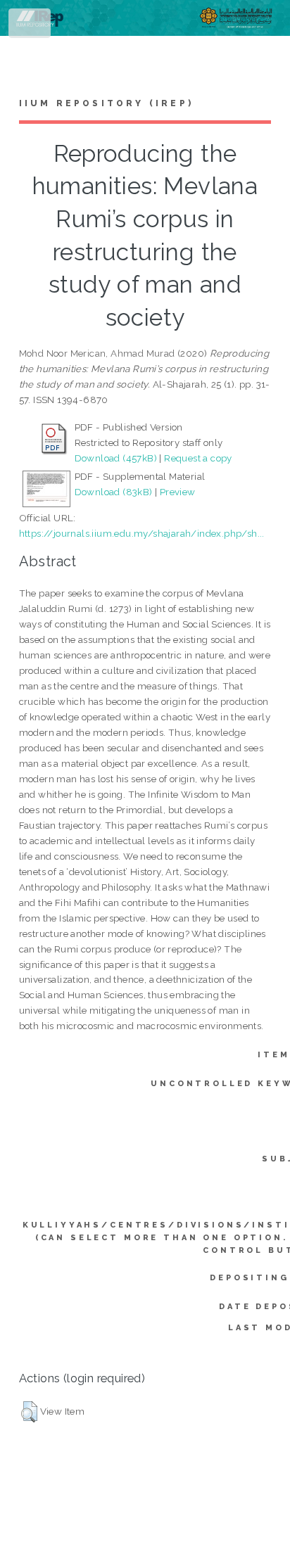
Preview (178, 491)
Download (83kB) (114, 491)
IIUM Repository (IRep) (106, 103)
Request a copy (198, 458)
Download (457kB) (116, 458)
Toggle (30, 26)
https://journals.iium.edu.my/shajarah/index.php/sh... (142, 533)
